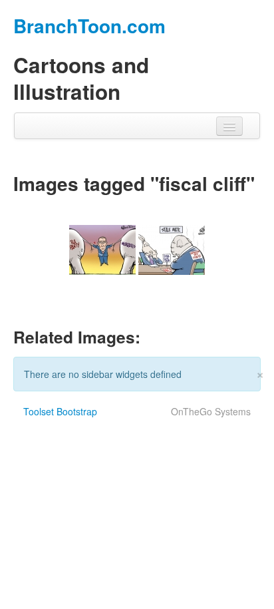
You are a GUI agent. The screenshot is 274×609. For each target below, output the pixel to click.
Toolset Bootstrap (60, 411)
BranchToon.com (89, 25)
